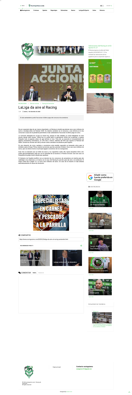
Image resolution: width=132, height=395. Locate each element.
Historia (102, 10)
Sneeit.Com (69, 391)
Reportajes (54, 10)
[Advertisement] (66, 27)
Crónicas (36, 10)
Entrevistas (64, 10)
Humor (73, 10)
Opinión (44, 10)
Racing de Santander (48, 103)
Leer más (91, 208)
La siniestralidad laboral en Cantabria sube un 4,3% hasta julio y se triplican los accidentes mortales (102, 325)
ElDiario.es (95, 311)
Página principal (57, 367)
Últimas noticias (34, 103)
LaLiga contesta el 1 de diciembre (65, 262)
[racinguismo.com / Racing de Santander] (36, 6)
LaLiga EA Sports (84, 10)
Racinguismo (26, 10)
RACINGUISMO (22, 103)
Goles (94, 10)
